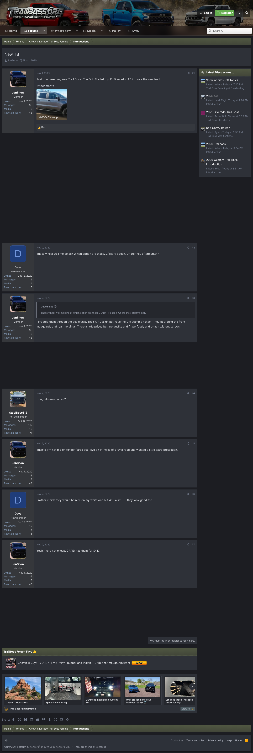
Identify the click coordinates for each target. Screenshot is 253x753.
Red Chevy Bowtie (218, 128)
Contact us (177, 740)
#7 (193, 544)
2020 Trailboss (216, 144)
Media (91, 30)
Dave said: (47, 306)
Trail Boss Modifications (219, 135)
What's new (63, 30)
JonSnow (13, 60)
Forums (33, 30)
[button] (239, 13)
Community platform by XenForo (37, 746)
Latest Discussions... (220, 72)
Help (229, 740)
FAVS (135, 30)
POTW (116, 30)
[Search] (246, 13)
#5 (193, 443)
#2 (193, 247)
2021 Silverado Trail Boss (222, 112)
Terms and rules (195, 740)
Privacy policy (215, 740)
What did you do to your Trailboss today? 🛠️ (138, 701)
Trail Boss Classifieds (218, 120)
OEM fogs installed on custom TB (102, 701)
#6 (193, 493)
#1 (193, 72)
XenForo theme (84, 746)
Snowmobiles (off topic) (222, 80)
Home (13, 30)
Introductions (213, 103)
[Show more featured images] (192, 686)
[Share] (188, 73)
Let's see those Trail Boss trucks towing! (179, 701)
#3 (193, 297)
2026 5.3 (212, 96)
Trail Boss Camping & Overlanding (225, 88)
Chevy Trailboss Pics (17, 702)
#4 (193, 393)
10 (30, 428)
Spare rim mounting (56, 702)
